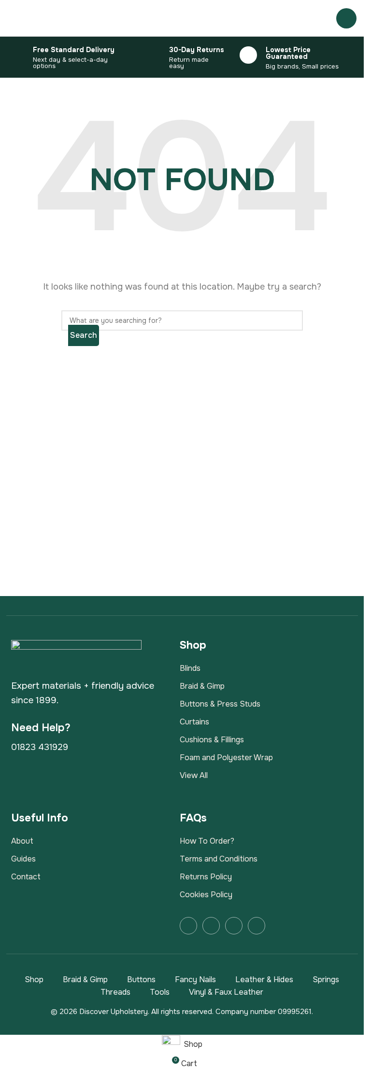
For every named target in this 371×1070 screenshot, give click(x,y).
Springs (326, 979)
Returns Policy (206, 877)
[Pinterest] (256, 925)
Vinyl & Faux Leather (226, 992)
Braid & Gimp (202, 686)
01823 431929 (39, 747)
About (22, 841)
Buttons (141, 979)
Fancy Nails (195, 979)
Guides (23, 859)
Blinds (190, 668)
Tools (160, 992)
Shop (34, 979)
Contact (26, 877)
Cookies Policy (206, 894)
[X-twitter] (234, 925)
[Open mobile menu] (346, 18)
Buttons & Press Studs (220, 704)
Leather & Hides (264, 979)
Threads (115, 992)
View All (194, 775)
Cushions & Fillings (212, 740)
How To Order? (207, 841)
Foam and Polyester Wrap (226, 757)
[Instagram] (211, 925)
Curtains (194, 722)
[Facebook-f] (188, 925)
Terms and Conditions (218, 859)
